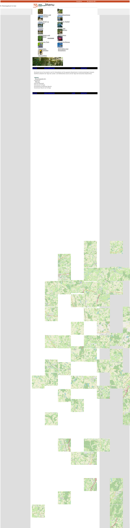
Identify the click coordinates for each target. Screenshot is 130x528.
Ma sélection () (91, 1)
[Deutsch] (49, 1)
